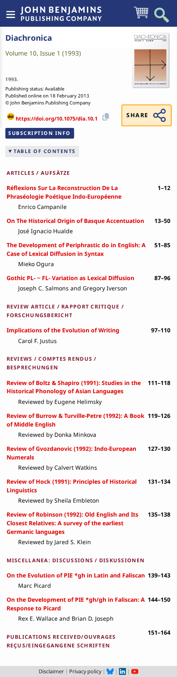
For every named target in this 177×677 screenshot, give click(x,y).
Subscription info (39, 133)
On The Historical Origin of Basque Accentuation (75, 221)
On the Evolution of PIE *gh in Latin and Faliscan (76, 575)
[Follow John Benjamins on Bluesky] (110, 671)
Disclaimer (51, 671)
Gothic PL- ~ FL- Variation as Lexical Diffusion (70, 278)
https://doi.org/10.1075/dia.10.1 (57, 118)
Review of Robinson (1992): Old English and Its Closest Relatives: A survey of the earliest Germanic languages (72, 523)
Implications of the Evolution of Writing (63, 330)
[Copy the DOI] (105, 116)
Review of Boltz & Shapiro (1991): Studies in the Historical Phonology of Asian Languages (74, 387)
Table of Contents (45, 151)
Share (137, 115)
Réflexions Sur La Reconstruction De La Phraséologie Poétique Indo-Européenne (64, 192)
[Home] (61, 9)
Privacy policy (85, 671)
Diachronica (28, 37)
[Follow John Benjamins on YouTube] (134, 671)
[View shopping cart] (141, 17)
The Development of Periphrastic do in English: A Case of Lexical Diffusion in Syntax (76, 249)
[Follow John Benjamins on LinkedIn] (122, 671)
